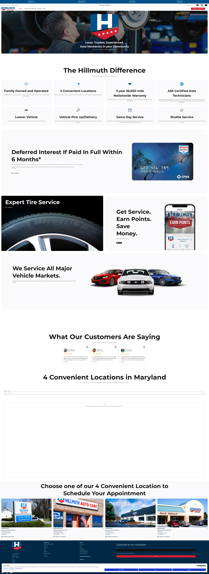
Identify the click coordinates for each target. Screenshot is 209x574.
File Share (46, 556)
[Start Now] (119, 243)
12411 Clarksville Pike (31, 2)
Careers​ (45, 551)
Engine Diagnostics (83, 553)
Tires (81, 547)
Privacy (13, 559)
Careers (16, 5)
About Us (9, 5)
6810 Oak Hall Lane (132, 2)
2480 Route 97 (180, 2)
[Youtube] (206, 5)
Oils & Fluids (82, 544)
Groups (45, 554)
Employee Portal (47, 553)
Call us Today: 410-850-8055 (104, 5)
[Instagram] (201, 5)
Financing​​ (46, 547)
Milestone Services (83, 550)
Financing (3, 5)
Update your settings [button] (118, 406)
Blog (13, 5)
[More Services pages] (22, 8)
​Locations (46, 545)
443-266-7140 (160, 534)
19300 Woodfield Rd (82, 2)
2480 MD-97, (160, 531)
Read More (66, 361)
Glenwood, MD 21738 (161, 532)
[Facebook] (197, 5)
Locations (190, 5)
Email (117, 548)
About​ (45, 548)
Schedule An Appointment (49, 544)
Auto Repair (82, 548)
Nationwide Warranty (84, 551)
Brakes (81, 545)
